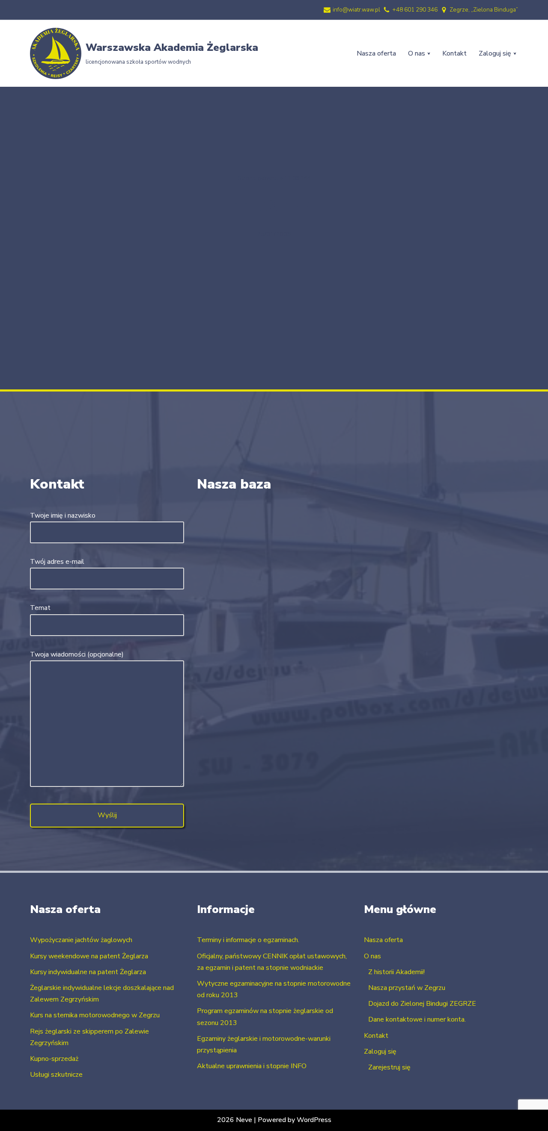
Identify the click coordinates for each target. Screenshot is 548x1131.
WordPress (314, 1120)
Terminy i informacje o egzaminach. (248, 940)
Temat (40, 608)
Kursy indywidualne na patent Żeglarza (88, 972)
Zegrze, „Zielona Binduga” (484, 10)
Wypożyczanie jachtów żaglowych (81, 940)
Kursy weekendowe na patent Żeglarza (89, 956)
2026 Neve (234, 1120)
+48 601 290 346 (415, 10)
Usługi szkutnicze (56, 1074)
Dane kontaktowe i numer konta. (417, 1019)
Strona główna (258, 178)
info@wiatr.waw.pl (356, 10)
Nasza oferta (376, 53)
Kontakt (454, 53)
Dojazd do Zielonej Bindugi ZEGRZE (422, 1003)
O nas (372, 956)
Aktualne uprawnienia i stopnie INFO (252, 1066)
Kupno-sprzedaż (54, 1058)
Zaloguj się (380, 1051)
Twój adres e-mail (57, 561)
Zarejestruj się (389, 1067)
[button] (428, 53)
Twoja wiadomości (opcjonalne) (77, 654)
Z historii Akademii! (396, 972)
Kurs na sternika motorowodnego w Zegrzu (95, 1015)
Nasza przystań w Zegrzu (406, 988)
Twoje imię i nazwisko (62, 515)
